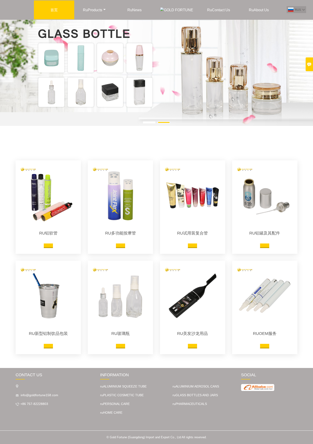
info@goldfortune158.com (39, 395)
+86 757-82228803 (34, 404)
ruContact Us (218, 10)
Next (306, 74)
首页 (54, 10)
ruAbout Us (259, 10)
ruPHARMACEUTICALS (190, 404)
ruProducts (92, 10)
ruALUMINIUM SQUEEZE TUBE (123, 386)
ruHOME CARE (111, 412)
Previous (7, 74)
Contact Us (29, 375)
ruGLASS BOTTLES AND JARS (195, 395)
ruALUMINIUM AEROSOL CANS (196, 386)
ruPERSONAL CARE (115, 404)
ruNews (134, 10)
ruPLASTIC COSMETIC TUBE (122, 395)
